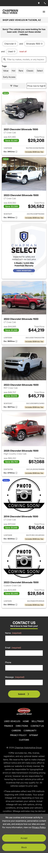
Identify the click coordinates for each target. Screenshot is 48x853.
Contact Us (37, 726)
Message (14, 677)
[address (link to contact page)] (39, 3)
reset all (23, 51)
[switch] (44, 11)
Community (30, 730)
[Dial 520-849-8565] (45, 3)
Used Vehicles (12, 721)
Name (13, 633)
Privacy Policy (18, 735)
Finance (8, 726)
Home (26, 721)
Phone (8, 662)
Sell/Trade (37, 721)
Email (13, 647)
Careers (16, 730)
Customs (24, 740)
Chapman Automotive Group (28, 747)
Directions (22, 726)
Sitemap (33, 735)
